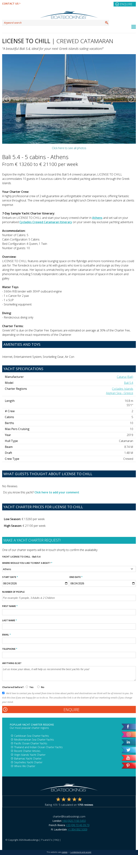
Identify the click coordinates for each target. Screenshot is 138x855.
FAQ (56, 839)
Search (106, 23)
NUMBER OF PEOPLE (13, 591)
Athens (97, 218)
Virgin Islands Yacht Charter (29, 754)
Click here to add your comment (56, 492)
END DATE (76, 577)
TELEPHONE (9, 648)
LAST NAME (9, 620)
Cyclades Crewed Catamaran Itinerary (45, 222)
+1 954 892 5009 (77, 829)
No (42, 687)
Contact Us (10, 3)
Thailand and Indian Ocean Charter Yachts (38, 747)
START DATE (10, 577)
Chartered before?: (13, 687)
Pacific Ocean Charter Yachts (30, 743)
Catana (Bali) (125, 377)
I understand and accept (80, 852)
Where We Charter (24, 766)
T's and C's (46, 839)
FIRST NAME (10, 606)
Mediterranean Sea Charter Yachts (34, 739)
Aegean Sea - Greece (119, 393)
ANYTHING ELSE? (11, 663)
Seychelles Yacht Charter (28, 762)
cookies (64, 852)
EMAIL (6, 634)
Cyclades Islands (122, 389)
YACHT (6, 556)
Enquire (126, 4)
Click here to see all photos (69, 148)
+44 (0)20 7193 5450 (74, 821)
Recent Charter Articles (27, 751)
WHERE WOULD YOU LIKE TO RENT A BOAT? (27, 563)
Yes (31, 687)
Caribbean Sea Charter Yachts (31, 735)
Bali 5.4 (128, 383)
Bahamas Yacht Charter (28, 758)
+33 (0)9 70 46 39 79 (77, 825)
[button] (6, 98)
